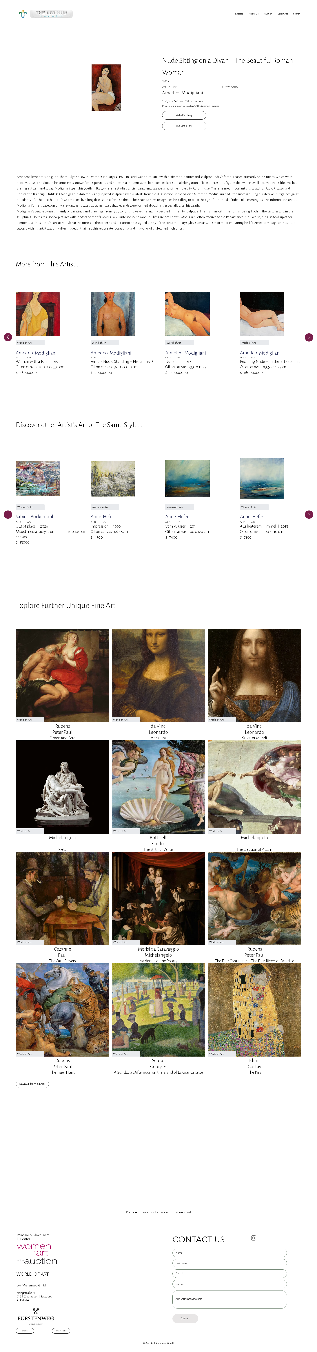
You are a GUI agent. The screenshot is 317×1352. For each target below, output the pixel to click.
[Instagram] (253, 1237)
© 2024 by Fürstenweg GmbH (158, 1343)
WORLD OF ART (33, 1274)
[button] (282, 13)
